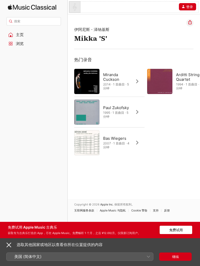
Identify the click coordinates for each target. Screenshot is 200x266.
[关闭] (9, 245)
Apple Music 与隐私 (113, 210)
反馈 (167, 210)
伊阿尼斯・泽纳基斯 (91, 29)
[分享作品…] (189, 22)
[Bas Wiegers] (109, 142)
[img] (32, 7)
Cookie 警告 (139, 210)
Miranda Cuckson (111, 77)
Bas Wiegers (114, 138)
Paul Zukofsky (116, 107)
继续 (175, 257)
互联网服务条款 (84, 210)
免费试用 (176, 230)
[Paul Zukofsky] (109, 112)
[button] (34, 35)
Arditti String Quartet (187, 77)
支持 (156, 210)
